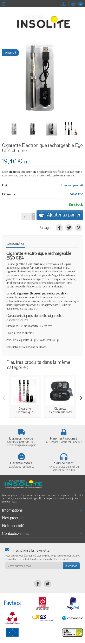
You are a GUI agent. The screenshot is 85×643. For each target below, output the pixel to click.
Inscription (71, 566)
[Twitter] (69, 227)
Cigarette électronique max (60, 410)
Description (15, 243)
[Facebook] (59, 227)
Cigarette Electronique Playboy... (25, 412)
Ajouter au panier (63, 215)
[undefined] (42, 76)
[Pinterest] (78, 227)
